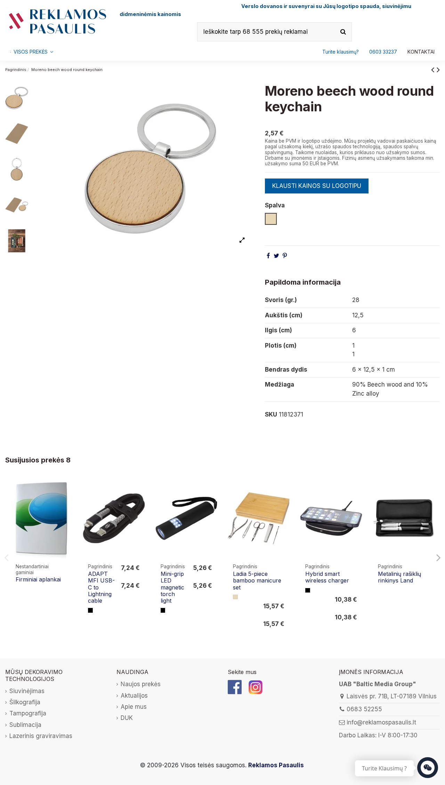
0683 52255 (364, 709)
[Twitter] (276, 255)
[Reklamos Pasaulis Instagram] (255, 686)
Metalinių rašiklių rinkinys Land (399, 577)
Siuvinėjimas (26, 691)
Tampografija (27, 713)
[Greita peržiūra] (66, 503)
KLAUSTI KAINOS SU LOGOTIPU (316, 185)
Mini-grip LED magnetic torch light (172, 587)
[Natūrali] (235, 597)
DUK (127, 717)
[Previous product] (434, 69)
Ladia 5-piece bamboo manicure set (257, 580)
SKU (271, 414)
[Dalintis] (268, 255)
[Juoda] (90, 610)
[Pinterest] (285, 255)
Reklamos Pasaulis (276, 765)
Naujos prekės (141, 684)
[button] (383, 52)
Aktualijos (134, 695)
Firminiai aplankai (38, 579)
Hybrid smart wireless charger (327, 577)
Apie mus (134, 706)
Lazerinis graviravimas (40, 735)
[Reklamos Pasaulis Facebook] (235, 686)
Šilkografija (24, 702)
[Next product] (438, 69)
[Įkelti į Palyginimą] (66, 490)
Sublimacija (25, 724)
